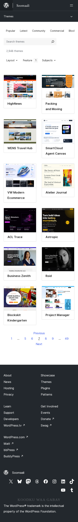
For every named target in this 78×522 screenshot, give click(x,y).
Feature (29, 60)
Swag (46, 425)
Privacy (9, 394)
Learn (7, 406)
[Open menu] (72, 5)
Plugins (45, 388)
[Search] (52, 41)
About (8, 375)
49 (67, 338)
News (7, 382)
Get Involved (49, 406)
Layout (10, 60)
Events (45, 412)
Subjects (47, 60)
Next (39, 344)
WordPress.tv (14, 425)
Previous (39, 333)
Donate (47, 419)
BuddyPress (13, 456)
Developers (11, 419)
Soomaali (18, 472)
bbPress (11, 450)
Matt (9, 443)
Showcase (48, 375)
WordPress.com (16, 437)
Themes (8, 16)
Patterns (46, 394)
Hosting (9, 388)
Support (9, 412)
